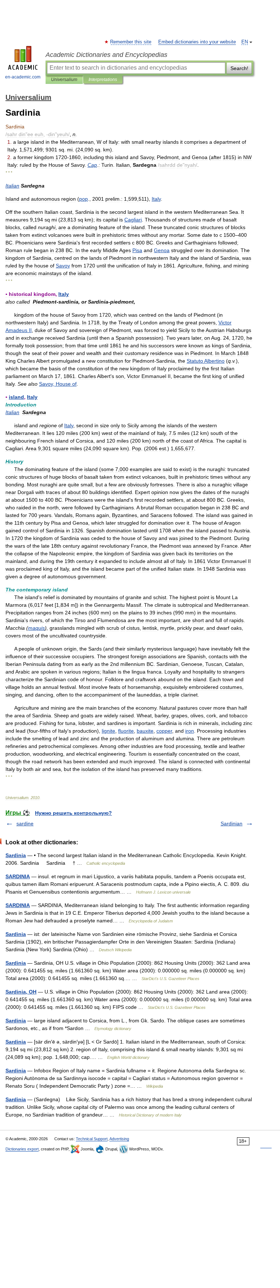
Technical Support (92, 1139)
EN (244, 42)
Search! (239, 68)
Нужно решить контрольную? (73, 813)
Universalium (64, 79)
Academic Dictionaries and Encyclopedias (106, 54)
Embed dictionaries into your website (197, 42)
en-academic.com (22, 77)
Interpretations (103, 79)
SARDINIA (17, 876)
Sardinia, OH (20, 992)
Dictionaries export (22, 1149)
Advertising (119, 1139)
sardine (25, 823)
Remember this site (131, 42)
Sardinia (15, 855)
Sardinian (231, 823)
